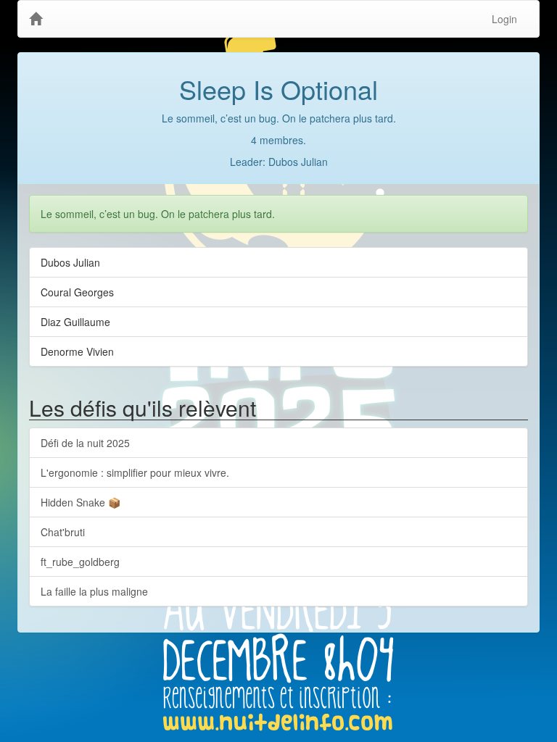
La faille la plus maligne (94, 591)
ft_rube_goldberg (80, 561)
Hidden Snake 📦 (80, 502)
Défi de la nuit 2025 (85, 442)
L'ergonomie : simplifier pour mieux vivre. (135, 472)
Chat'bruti (63, 532)
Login (504, 19)
